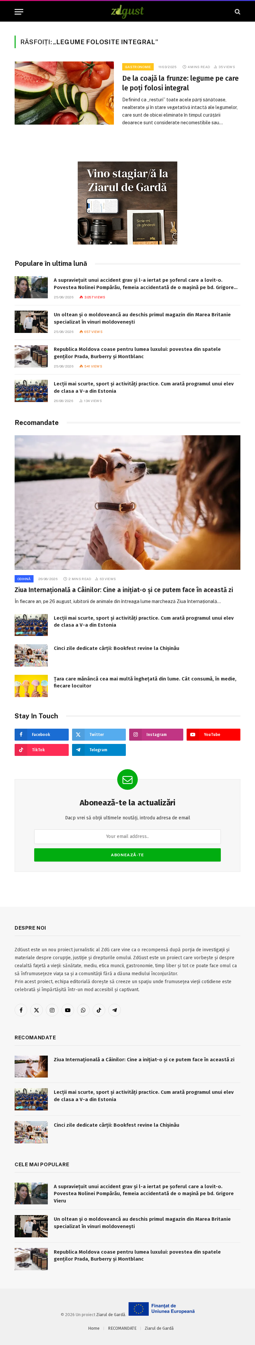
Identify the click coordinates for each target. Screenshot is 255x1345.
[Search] (236, 11)
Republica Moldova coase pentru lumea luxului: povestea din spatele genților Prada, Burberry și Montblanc (137, 352)
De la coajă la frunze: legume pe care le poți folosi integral (180, 83)
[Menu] (19, 11)
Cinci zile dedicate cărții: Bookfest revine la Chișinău (116, 648)
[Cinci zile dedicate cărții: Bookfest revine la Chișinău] (31, 655)
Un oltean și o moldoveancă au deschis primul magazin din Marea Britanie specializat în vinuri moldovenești (142, 318)
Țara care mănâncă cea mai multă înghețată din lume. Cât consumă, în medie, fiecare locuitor (145, 682)
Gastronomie (138, 67)
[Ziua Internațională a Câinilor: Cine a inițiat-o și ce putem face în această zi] (127, 502)
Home (94, 1328)
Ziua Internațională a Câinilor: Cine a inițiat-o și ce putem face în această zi (124, 590)
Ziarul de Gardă (110, 1314)
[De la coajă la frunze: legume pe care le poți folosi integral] (64, 93)
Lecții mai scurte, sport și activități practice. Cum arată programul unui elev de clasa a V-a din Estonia (144, 387)
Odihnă (24, 579)
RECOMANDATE (122, 1328)
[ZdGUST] (127, 12)
